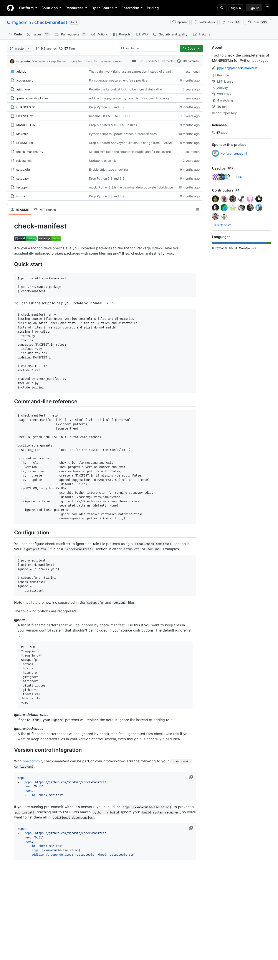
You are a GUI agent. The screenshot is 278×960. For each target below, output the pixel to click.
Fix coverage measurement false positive (118, 80)
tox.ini (20, 196)
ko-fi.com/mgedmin (234, 153)
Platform (26, 8)
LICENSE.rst (24, 116)
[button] (191, 777)
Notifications (207, 22)
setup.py (22, 178)
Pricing (153, 8)
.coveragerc (24, 80)
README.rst (24, 143)
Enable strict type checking (108, 169)
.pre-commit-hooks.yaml (33, 98)
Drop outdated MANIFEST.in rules (113, 125)
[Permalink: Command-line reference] (11, 401)
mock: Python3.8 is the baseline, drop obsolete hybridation (131, 187)
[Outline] (197, 209)
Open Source (102, 8)
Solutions (49, 8)
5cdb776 (153, 61)
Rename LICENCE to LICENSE (110, 116)
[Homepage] (10, 7)
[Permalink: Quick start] (11, 264)
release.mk (24, 160)
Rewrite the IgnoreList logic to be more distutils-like (125, 89)
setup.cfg (23, 169)
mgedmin (21, 22)
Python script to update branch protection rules (123, 134)
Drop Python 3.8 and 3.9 (106, 107)
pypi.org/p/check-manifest (237, 68)
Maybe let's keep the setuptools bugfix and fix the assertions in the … (81, 61)
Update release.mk (102, 160)
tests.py (22, 187)
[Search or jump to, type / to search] (222, 7)
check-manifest (50, 22)
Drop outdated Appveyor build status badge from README (131, 143)
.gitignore (23, 89)
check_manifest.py (29, 151)
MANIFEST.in (25, 125)
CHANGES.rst (25, 107)
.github (21, 71)
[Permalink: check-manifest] (11, 226)
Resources (75, 8)
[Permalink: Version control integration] (11, 750)
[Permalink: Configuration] (11, 532)
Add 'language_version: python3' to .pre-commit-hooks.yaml (132, 98)
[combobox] (150, 48)
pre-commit (32, 761)
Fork (233, 22)
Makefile (22, 134)
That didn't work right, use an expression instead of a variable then (136, 71)
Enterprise (130, 8)
